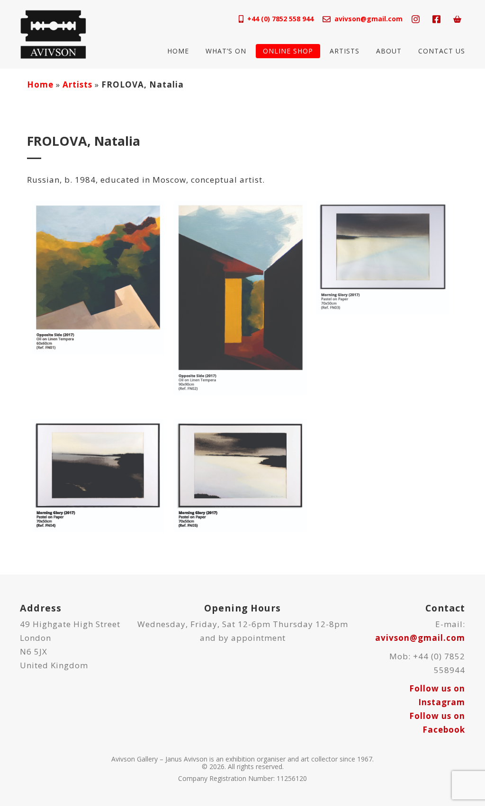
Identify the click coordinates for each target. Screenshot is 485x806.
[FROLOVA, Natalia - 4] (98, 474)
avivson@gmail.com (368, 18)
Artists (344, 50)
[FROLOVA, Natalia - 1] (98, 276)
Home (178, 50)
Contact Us (441, 50)
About (389, 50)
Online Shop (288, 50)
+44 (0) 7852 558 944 (280, 18)
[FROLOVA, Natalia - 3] (383, 256)
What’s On (226, 50)
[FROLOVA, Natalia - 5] (240, 474)
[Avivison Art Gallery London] (53, 33)
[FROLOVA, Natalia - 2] (240, 297)
